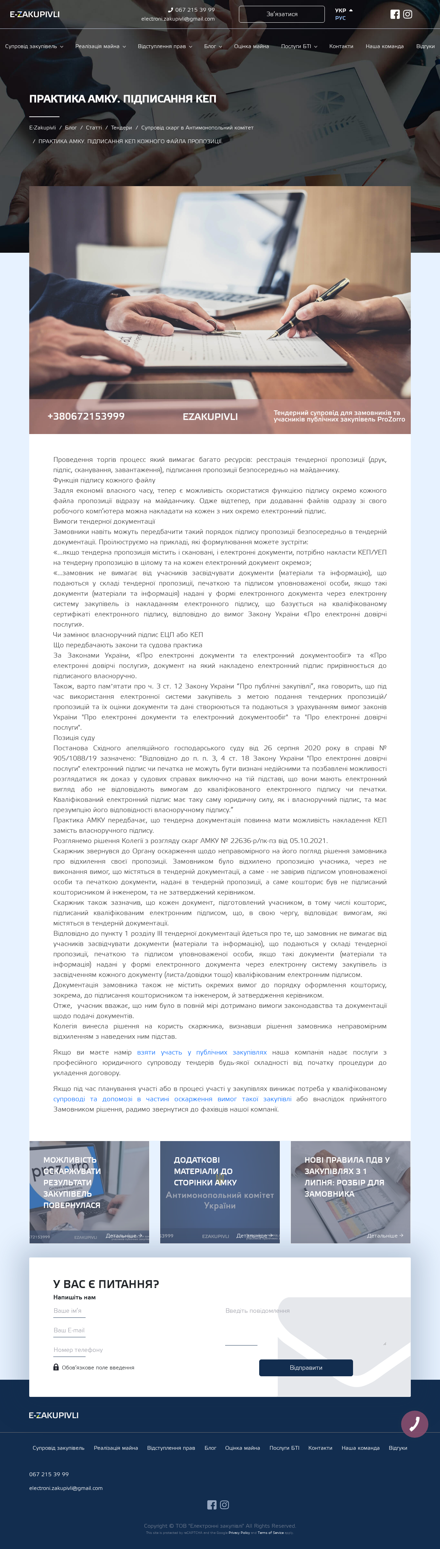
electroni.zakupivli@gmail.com (178, 18)
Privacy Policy (239, 1532)
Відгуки (425, 46)
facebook (395, 14)
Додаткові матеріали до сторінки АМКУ (220, 1192)
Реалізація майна (97, 46)
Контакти (341, 46)
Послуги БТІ (296, 46)
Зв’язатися (282, 14)
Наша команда (385, 46)
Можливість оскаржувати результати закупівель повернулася (89, 1192)
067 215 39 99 (195, 10)
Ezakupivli (34, 14)
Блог (210, 46)
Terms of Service (271, 1532)
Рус (340, 18)
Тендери (121, 127)
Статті (94, 127)
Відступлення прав (162, 46)
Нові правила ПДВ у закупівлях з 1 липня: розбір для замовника (350, 1192)
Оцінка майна (251, 46)
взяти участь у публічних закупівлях (204, 1052)
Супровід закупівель (31, 46)
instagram (407, 14)
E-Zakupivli (42, 127)
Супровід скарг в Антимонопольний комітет (197, 127)
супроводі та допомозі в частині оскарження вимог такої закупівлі (174, 1099)
